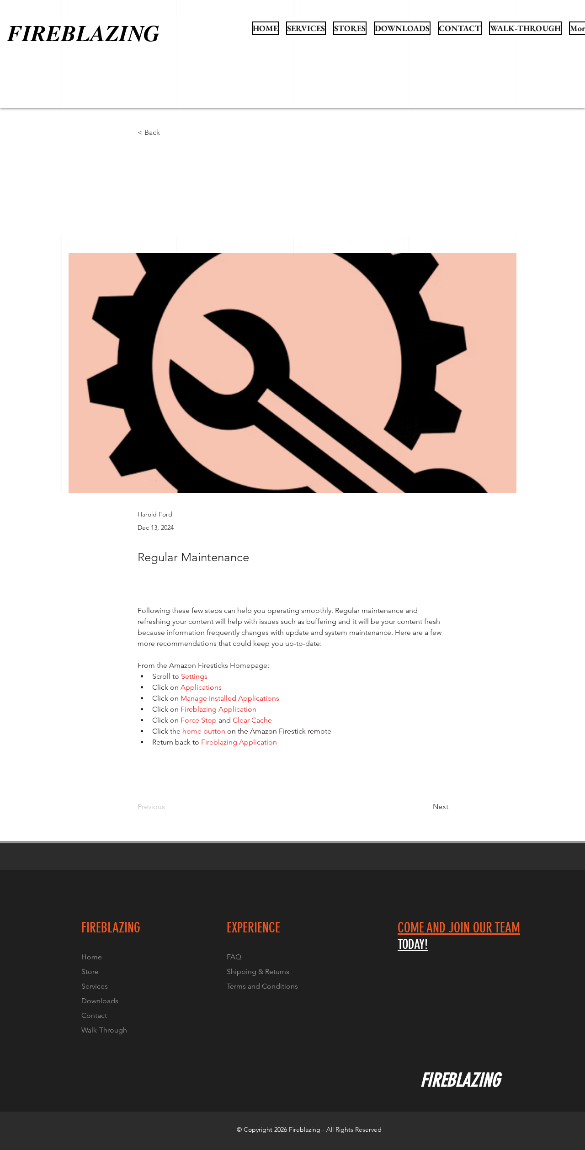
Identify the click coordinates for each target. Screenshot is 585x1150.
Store (90, 971)
